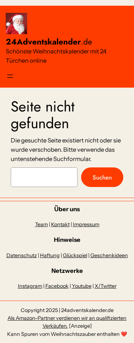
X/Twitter (105, 286)
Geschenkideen (109, 255)
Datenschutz (21, 255)
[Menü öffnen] (10, 76)
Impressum (86, 224)
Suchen (102, 177)
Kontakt (60, 224)
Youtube (81, 286)
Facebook (57, 286)
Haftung (50, 255)
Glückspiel (75, 255)
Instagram (30, 286)
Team (41, 224)
